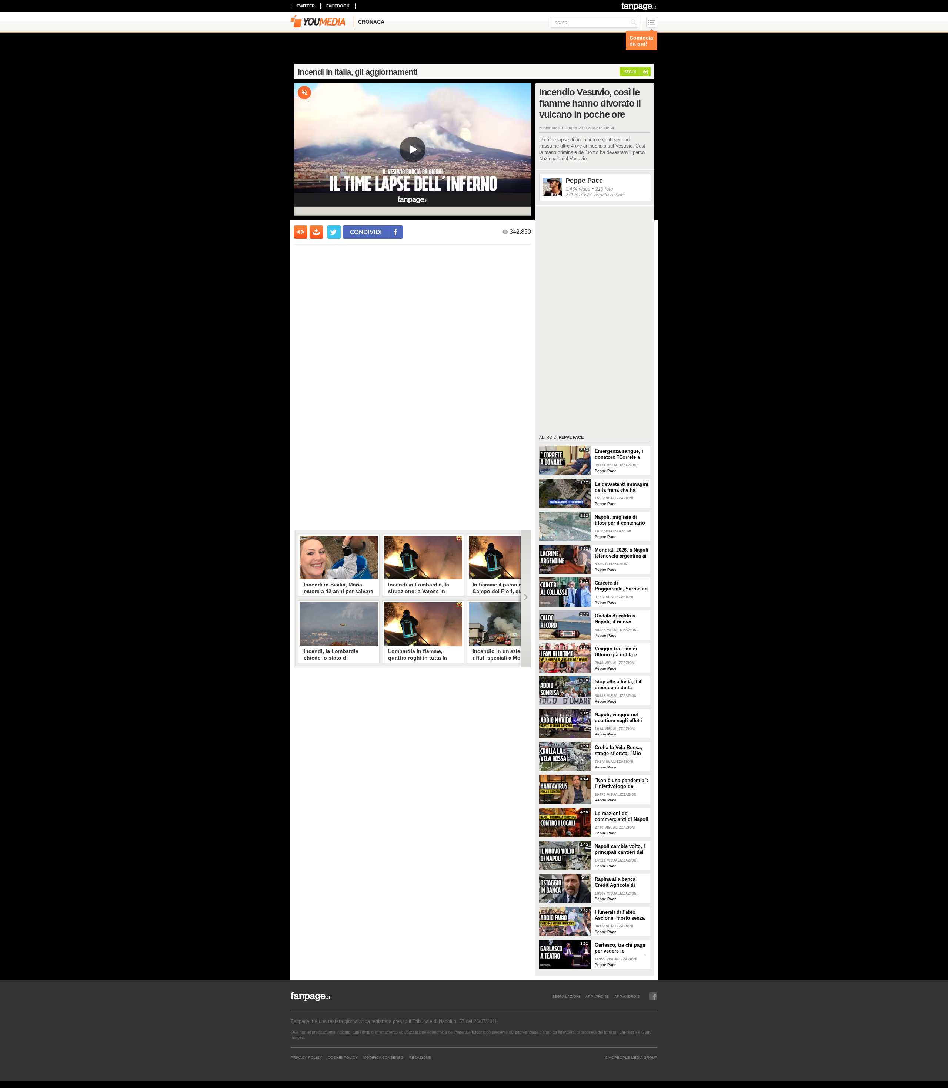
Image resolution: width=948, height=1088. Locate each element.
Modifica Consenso (383, 1057)
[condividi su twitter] (334, 232)
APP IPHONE (597, 996)
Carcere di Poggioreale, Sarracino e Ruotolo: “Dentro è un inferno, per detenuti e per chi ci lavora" (621, 586)
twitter (306, 6)
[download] (316, 232)
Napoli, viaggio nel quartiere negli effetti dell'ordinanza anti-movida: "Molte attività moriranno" (620, 718)
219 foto (604, 189)
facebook (338, 6)
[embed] (300, 232)
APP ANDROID (627, 996)
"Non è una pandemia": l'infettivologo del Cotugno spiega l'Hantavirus (621, 783)
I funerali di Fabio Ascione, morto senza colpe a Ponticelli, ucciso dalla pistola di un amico (620, 915)
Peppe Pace (584, 180)
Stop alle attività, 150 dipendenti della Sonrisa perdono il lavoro (618, 685)
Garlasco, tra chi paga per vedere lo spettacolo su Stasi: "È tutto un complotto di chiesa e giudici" (621, 948)
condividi (366, 231)
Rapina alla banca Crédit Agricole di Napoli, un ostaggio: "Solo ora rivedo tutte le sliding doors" (619, 882)
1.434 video (577, 189)
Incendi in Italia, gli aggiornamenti (357, 72)
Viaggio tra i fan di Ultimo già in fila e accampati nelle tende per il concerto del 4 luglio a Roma (620, 652)
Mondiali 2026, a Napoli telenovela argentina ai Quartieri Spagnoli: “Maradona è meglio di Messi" (621, 553)
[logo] (639, 6)
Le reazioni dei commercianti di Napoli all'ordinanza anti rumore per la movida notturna (621, 816)
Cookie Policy (343, 1057)
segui (630, 71)
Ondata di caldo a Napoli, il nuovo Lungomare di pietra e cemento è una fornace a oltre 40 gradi (621, 619)
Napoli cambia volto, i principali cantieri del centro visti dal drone (620, 849)
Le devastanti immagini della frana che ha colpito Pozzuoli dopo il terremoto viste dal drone (621, 487)
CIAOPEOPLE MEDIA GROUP (631, 1057)
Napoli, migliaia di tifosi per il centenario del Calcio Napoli (620, 520)
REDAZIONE (420, 1057)
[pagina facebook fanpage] (653, 996)
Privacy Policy (306, 1057)
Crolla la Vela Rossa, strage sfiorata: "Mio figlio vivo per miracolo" (618, 751)
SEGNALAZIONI (566, 996)
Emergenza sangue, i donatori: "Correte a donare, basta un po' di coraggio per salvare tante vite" (621, 454)
